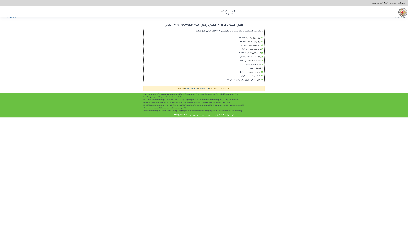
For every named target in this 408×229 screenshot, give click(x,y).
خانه (404, 17)
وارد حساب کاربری (191, 88)
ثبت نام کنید (204, 88)
